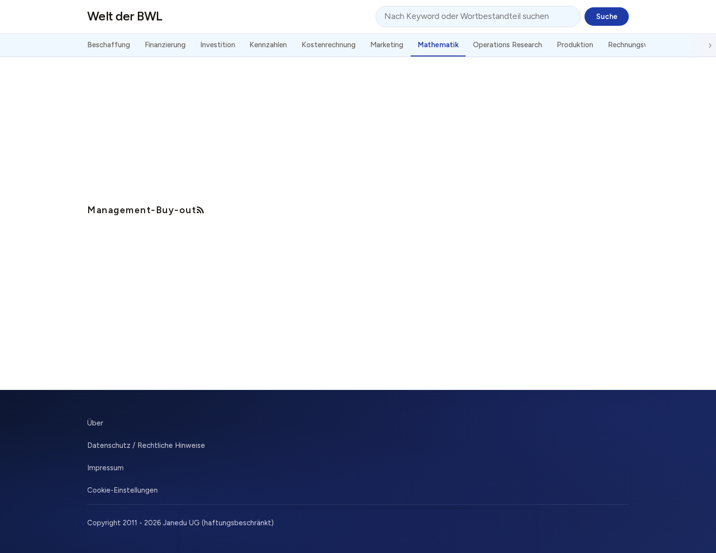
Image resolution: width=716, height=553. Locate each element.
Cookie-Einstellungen (122, 490)
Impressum (105, 467)
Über (95, 423)
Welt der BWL (125, 16)
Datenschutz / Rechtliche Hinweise (146, 445)
